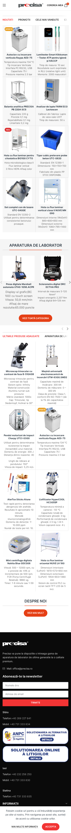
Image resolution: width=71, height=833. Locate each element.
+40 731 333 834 (20, 724)
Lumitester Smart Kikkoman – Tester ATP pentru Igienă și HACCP (52, 57)
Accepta (50, 826)
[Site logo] (30, 4)
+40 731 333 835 (22, 796)
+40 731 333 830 (20, 780)
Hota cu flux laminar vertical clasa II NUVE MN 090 (52, 210)
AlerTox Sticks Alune (19, 499)
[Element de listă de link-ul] (35, 669)
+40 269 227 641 (21, 718)
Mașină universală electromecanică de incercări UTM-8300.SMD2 (52, 374)
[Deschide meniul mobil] (4, 5)
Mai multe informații (25, 826)
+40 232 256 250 (22, 774)
